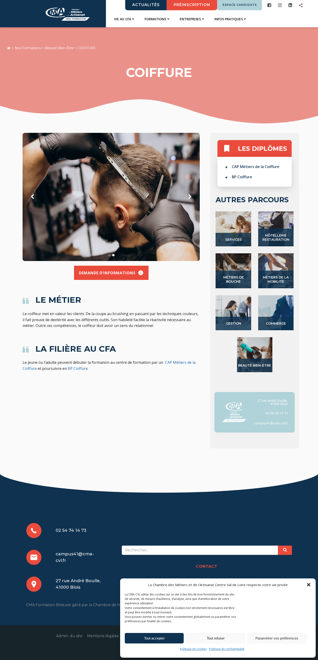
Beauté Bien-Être (59, 48)
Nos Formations (28, 48)
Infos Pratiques (228, 19)
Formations (155, 19)
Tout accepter (154, 638)
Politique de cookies (193, 649)
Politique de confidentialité (226, 649)
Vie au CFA (122, 19)
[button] (308, 584)
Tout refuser (216, 638)
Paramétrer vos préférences (276, 638)
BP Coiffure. (78, 368)
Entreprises (190, 19)
